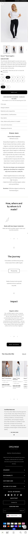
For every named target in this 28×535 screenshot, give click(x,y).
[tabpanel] (14, 419)
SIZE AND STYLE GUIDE (9, 486)
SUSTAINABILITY (8, 475)
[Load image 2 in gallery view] (14, 49)
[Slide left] (10, 238)
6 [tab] (17, 432)
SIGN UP (22, 510)
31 (8, 81)
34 (22, 81)
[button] (13, 532)
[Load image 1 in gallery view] (6, 49)
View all (24, 354)
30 (3, 81)
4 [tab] (14, 432)
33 (17, 81)
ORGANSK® (6, 470)
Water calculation (14, 344)
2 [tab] (11, 432)
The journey (14, 271)
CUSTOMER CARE (8, 481)
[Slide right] (17, 238)
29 (22, 77)
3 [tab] (13, 432)
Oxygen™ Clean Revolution (16, 379)
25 (3, 77)
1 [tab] (10, 432)
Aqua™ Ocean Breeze (6, 378)
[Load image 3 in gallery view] (21, 49)
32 (12, 81)
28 (17, 77)
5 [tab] (16, 432)
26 (8, 77)
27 (12, 77)
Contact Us (14, 502)
